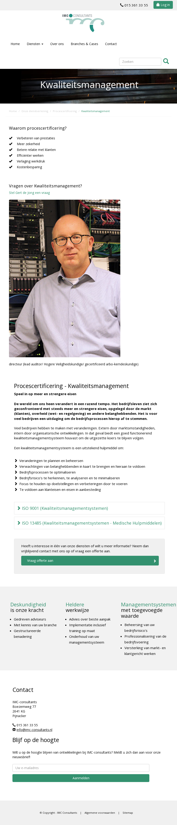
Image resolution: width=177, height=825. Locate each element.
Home (15, 44)
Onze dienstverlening (34, 111)
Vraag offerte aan (40, 560)
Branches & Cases (84, 44)
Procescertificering (65, 111)
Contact (111, 44)
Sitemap (128, 812)
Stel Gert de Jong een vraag (29, 192)
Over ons (57, 44)
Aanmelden (81, 778)
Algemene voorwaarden (100, 812)
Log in (165, 5)
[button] (89, 508)
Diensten (34, 44)
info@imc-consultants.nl (34, 729)
